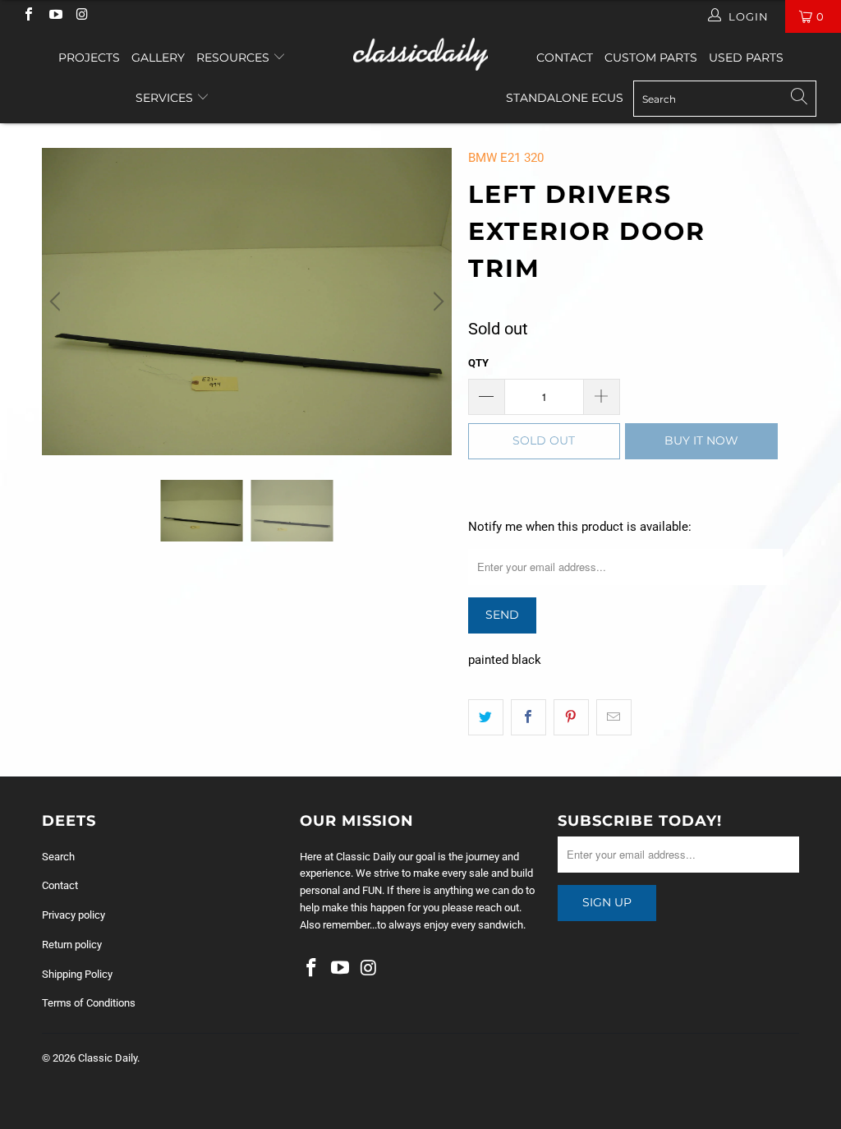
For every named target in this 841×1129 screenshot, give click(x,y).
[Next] (436, 301)
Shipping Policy (77, 974)
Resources (234, 57)
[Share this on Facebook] (528, 717)
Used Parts (746, 57)
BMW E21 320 (506, 157)
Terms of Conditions (89, 1003)
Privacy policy (73, 915)
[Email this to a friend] (614, 717)
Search (58, 856)
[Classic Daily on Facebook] (28, 16)
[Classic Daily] (420, 54)
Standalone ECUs (564, 97)
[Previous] (57, 301)
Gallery (158, 57)
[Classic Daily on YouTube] (54, 16)
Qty (478, 363)
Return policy (72, 944)
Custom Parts (650, 57)
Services (166, 97)
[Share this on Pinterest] (571, 717)
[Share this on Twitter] (485, 717)
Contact (564, 57)
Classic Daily (107, 1058)
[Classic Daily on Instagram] (81, 16)
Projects (89, 57)
